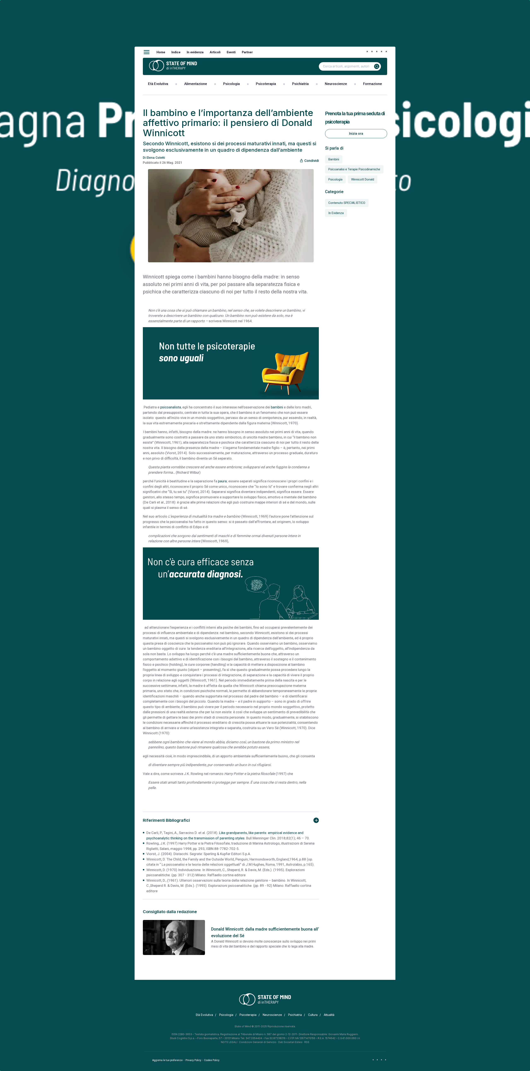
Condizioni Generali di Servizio (257, 1042)
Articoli (215, 52)
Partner (247, 52)
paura (222, 481)
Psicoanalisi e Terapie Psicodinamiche (354, 169)
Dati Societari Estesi (290, 1042)
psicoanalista (170, 407)
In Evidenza (336, 213)
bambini (277, 407)
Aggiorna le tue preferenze (167, 1060)
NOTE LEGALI (229, 1042)
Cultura (313, 1015)
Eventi (231, 52)
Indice (176, 52)
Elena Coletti (156, 158)
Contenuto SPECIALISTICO (346, 203)
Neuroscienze (336, 84)
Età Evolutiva (158, 84)
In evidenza (195, 52)
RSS (306, 1042)
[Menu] (146, 52)
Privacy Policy (193, 1060)
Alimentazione (195, 84)
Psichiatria (300, 84)
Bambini (333, 159)
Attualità (329, 1015)
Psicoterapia (266, 84)
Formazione (372, 84)
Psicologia (231, 84)
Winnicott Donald (362, 179)
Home (161, 52)
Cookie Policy (211, 1060)
